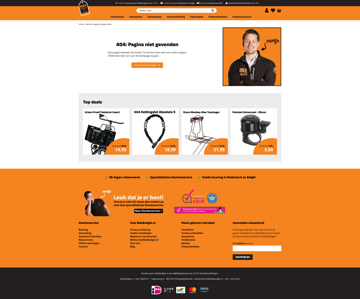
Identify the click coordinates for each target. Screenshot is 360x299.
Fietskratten (188, 239)
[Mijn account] (267, 10)
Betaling (83, 229)
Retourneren (86, 239)
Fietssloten (187, 229)
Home (81, 24)
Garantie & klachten (90, 236)
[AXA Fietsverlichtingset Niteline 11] (106, 131)
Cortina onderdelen (192, 233)
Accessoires (187, 236)
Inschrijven (243, 257)
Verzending (85, 233)
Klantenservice (89, 223)
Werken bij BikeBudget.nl (144, 239)
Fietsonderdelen (190, 246)
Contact (83, 246)
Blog (132, 246)
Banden (185, 243)
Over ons (135, 243)
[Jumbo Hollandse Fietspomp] (254, 131)
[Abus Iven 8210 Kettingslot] (204, 131)
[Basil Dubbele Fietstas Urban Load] (155, 131)
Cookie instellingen (141, 233)
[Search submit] (214, 10)
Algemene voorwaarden (143, 236)
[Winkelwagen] (279, 10)
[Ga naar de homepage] (84, 8)
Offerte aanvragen (89, 243)
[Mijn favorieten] (273, 10)
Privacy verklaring (140, 229)
